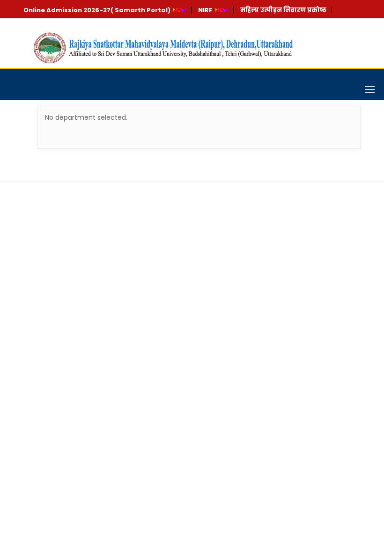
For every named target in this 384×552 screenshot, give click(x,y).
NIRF (205, 10)
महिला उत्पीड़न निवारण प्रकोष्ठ (283, 10)
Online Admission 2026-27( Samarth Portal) (96, 10)
